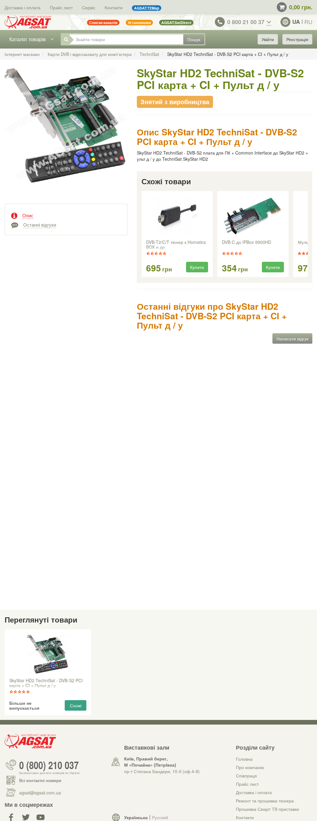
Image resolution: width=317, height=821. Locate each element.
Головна (244, 759)
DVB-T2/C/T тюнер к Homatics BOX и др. (176, 245)
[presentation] (142, 234)
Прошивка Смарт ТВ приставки (267, 809)
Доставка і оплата (23, 7)
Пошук (193, 39)
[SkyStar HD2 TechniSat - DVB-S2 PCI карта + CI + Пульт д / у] (66, 132)
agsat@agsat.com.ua (40, 792)
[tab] (66, 214)
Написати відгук (292, 338)
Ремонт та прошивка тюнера (265, 801)
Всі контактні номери (40, 780)
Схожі (75, 705)
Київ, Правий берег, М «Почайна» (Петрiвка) (150, 761)
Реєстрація (297, 39)
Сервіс (88, 7)
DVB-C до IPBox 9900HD (246, 242)
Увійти (268, 39)
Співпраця (246, 775)
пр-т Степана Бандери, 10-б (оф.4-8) (162, 771)
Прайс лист (61, 7)
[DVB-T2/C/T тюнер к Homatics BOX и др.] (177, 216)
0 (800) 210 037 (49, 764)
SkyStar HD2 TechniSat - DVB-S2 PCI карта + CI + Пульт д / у (46, 683)
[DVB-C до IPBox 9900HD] (252, 216)
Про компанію (250, 767)
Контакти (114, 7)
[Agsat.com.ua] (28, 21)
